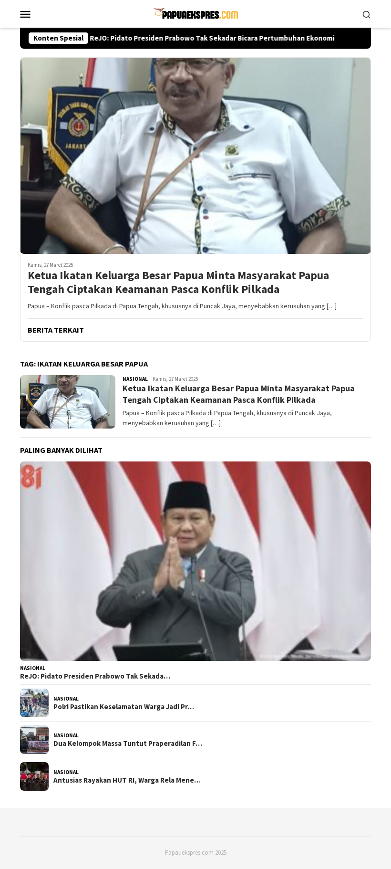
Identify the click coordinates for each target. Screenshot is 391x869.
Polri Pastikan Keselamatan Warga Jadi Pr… (123, 706)
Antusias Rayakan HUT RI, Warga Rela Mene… (127, 780)
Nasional (135, 379)
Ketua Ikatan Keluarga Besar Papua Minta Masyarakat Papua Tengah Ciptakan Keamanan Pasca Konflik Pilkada (178, 282)
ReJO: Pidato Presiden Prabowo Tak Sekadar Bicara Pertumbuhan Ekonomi (184, 38)
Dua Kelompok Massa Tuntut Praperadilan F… (127, 743)
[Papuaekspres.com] (195, 13)
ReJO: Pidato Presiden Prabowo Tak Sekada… (95, 676)
